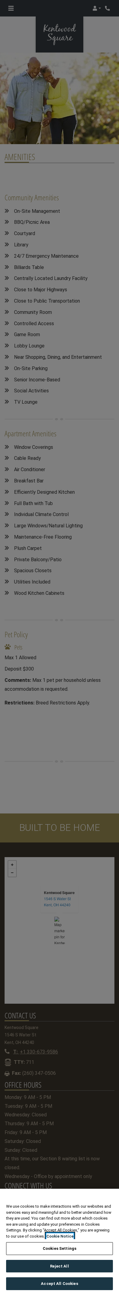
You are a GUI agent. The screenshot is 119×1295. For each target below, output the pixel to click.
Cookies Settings (59, 1248)
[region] (59, 1242)
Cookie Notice (60, 1236)
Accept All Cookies (59, 1283)
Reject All (59, 1266)
